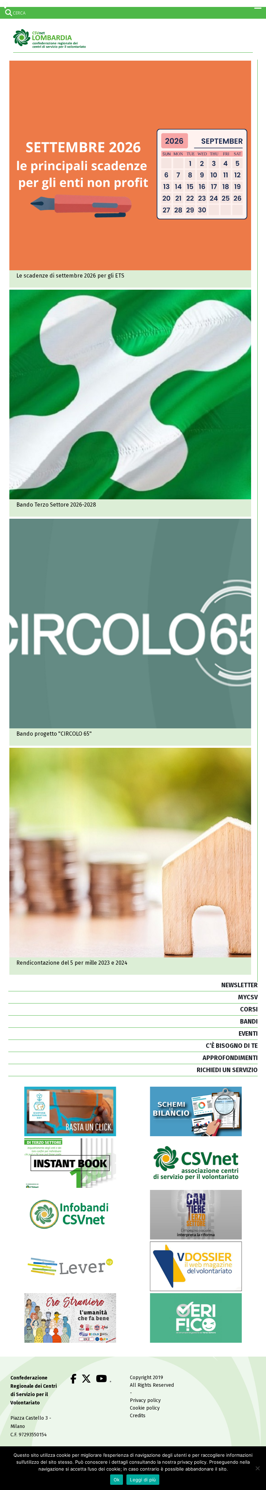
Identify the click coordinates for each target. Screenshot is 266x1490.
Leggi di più (143, 1479)
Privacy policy (145, 1400)
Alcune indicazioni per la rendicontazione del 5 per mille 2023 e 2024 (130, 861)
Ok (117, 1479)
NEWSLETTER (239, 985)
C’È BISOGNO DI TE (232, 1046)
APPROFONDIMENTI (230, 1058)
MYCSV (248, 997)
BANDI (249, 1021)
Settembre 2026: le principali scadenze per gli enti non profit (130, 174)
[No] (257, 1468)
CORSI (249, 1009)
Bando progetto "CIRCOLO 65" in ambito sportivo (130, 632)
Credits (137, 1416)
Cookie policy (145, 1408)
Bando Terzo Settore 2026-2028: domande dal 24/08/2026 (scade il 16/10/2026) (130, 403)
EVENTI (248, 1033)
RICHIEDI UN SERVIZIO (227, 1070)
